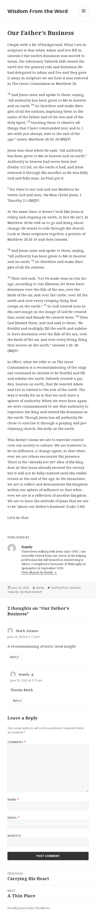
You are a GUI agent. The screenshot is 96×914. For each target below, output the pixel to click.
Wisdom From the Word (37, 10)
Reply (14, 657)
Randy (40, 588)
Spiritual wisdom (31, 592)
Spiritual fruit (59, 588)
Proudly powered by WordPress (28, 908)
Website (14, 836)
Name (13, 800)
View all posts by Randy (37, 572)
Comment (16, 742)
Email (13, 818)
